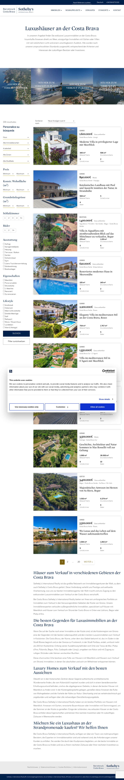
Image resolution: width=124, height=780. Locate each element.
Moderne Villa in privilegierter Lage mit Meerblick (98, 143)
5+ (21, 218)
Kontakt (117, 10)
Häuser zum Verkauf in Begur (15, 86)
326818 (81, 519)
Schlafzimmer (11, 213)
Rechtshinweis (32, 767)
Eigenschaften (11, 276)
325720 (82, 476)
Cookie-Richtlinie (64, 767)
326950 (82, 347)
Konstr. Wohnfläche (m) (14, 183)
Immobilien (56, 10)
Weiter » (88, 562)
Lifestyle (8, 301)
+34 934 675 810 (112, 2)
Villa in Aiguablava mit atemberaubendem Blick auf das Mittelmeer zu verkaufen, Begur (96, 233)
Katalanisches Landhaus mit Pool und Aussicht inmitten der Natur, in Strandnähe (98, 188)
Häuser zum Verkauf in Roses (77, 86)
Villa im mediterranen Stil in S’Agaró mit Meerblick (94, 359)
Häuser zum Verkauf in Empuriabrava (108, 86)
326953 (82, 130)
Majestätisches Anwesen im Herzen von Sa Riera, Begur (98, 489)
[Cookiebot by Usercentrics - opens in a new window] (104, 371)
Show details (104, 399)
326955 (82, 303)
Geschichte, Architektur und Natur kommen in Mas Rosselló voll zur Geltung (98, 447)
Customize (60, 407)
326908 (82, 260)
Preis (6, 169)
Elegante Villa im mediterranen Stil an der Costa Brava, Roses (98, 316)
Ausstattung (10, 239)
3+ (13, 230)
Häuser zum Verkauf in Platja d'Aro (46, 86)
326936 (82, 174)
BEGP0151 (82, 217)
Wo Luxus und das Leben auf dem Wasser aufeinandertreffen (97, 532)
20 (79, 562)
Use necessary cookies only (26, 407)
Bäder (6, 225)
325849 (82, 433)
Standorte (103, 10)
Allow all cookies (97, 407)
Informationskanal (80, 767)
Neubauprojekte (73, 10)
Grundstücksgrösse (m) (14, 199)
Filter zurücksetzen (16, 341)
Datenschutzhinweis (48, 767)
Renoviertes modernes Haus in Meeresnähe (95, 273)
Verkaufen (90, 10)
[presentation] (36, 146)
